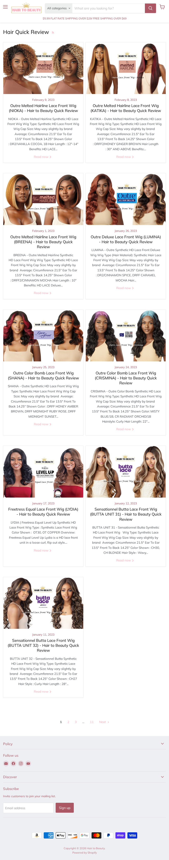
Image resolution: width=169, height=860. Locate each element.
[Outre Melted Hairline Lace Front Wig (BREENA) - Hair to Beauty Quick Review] (43, 199)
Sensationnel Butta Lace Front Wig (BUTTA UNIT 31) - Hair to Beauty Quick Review (126, 514)
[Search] (150, 8)
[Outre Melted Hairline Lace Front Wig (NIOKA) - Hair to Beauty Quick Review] (43, 68)
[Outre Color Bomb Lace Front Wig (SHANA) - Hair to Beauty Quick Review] (43, 335)
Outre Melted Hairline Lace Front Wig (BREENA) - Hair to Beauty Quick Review (43, 241)
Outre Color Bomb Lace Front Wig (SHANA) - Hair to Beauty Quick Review (43, 375)
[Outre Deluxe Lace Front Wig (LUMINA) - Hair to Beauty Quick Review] (126, 199)
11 (92, 722)
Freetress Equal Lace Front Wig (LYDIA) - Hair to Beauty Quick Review (43, 512)
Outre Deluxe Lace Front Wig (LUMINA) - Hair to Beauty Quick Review (126, 239)
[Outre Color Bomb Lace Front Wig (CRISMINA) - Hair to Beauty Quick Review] (126, 335)
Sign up (64, 808)
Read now (41, 157)
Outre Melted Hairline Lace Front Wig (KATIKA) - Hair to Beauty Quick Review (125, 108)
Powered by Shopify (84, 852)
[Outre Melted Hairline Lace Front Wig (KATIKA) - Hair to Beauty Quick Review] (126, 68)
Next (103, 722)
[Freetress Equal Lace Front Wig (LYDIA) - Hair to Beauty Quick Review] (43, 472)
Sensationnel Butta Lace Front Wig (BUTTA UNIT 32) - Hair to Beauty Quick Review (43, 645)
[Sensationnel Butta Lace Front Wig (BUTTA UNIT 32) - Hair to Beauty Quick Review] (43, 603)
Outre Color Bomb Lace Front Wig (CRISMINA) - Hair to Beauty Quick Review (126, 378)
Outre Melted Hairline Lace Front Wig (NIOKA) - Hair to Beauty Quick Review (43, 108)
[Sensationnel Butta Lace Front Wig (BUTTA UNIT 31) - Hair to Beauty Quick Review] (126, 472)
